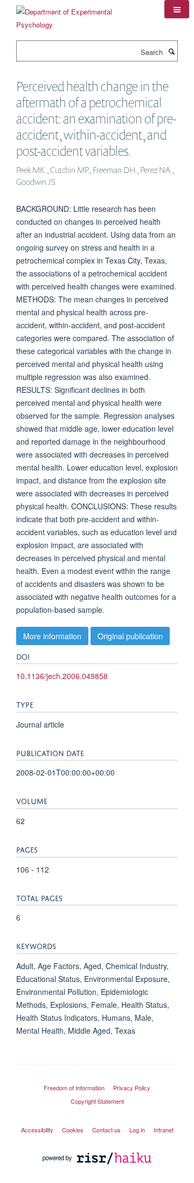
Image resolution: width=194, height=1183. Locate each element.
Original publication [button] (130, 636)
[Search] (171, 51)
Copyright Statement (97, 1101)
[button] (176, 9)
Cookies (73, 1129)
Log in (137, 1129)
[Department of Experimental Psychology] (82, 14)
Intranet (164, 1129)
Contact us (106, 1129)
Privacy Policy (131, 1087)
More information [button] (52, 636)
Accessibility (37, 1129)
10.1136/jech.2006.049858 (62, 675)
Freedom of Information (74, 1087)
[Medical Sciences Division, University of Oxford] (97, 1078)
